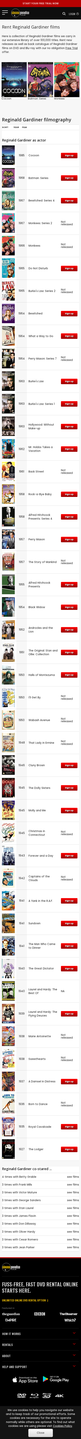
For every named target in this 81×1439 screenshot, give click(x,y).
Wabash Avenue (39, 720)
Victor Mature (28, 1192)
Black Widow (37, 607)
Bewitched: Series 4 (42, 200)
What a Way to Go (41, 336)
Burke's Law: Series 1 (42, 404)
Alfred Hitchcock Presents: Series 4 (40, 517)
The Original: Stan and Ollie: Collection (43, 652)
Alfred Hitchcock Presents (39, 584)
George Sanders (30, 1200)
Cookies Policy (62, 1426)
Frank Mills (25, 1185)
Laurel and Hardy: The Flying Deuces (43, 1014)
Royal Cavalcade (40, 1127)
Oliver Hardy (27, 1232)
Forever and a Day (41, 856)
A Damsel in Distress (42, 1081)
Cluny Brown (37, 765)
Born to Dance (38, 1104)
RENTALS (7, 1344)
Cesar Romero (28, 1239)
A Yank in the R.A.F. (41, 901)
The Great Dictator (41, 968)
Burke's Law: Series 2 (42, 291)
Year (16, 127)
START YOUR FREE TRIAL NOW (41, 3)
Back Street (36, 471)
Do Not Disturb (38, 268)
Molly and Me (37, 810)
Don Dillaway (27, 1224)
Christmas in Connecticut (37, 833)
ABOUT (6, 1356)
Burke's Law (36, 381)
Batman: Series (37, 98)
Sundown (34, 923)
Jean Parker (27, 1247)
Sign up (69, 155)
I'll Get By (35, 697)
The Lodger (36, 1149)
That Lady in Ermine (41, 743)
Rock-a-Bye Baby (40, 494)
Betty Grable (27, 1177)
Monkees (59, 98)
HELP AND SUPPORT (14, 1367)
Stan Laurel (26, 1208)
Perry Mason (37, 539)
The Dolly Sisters (39, 788)
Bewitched (35, 313)
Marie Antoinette (40, 1036)
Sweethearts (37, 1059)
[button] (63, 13)
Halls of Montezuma (42, 675)
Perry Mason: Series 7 (43, 359)
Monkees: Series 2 (40, 223)
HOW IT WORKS (11, 1334)
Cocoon (6, 98)
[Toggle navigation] (6, 12)
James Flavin (27, 1216)
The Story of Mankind (43, 562)
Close (40, 1433)
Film (24, 127)
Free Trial (71, 48)
